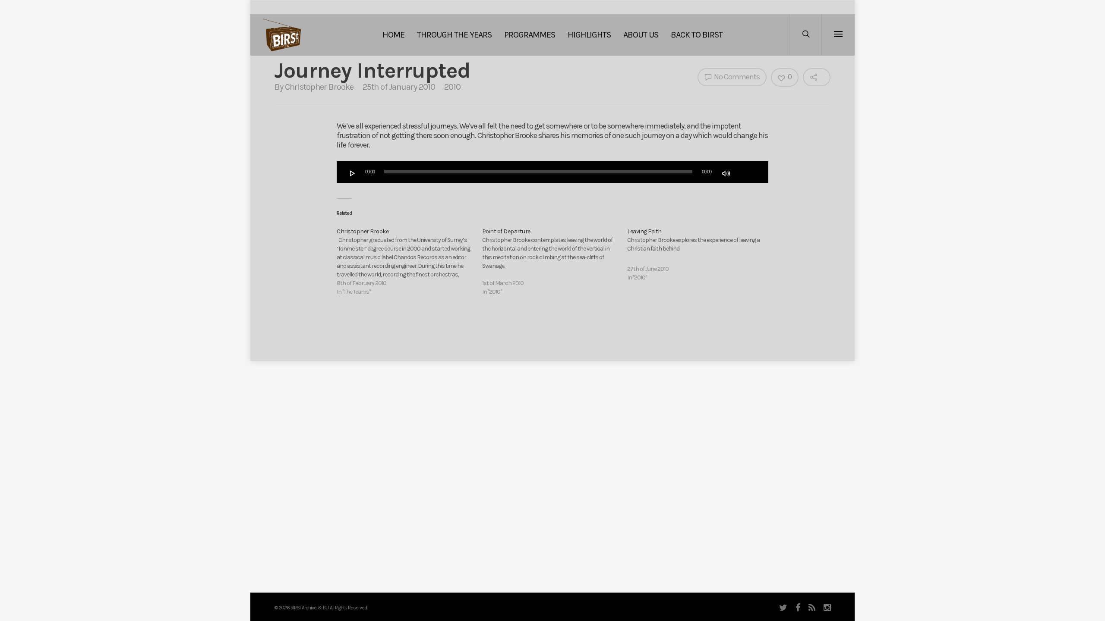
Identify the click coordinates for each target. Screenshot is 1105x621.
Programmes (529, 35)
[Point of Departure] (555, 261)
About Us (640, 35)
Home (393, 35)
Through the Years (454, 35)
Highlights (589, 35)
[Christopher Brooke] (409, 261)
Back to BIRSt (697, 35)
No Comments (736, 77)
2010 (452, 87)
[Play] (353, 173)
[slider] (745, 172)
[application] (552, 172)
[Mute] (726, 173)
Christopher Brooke (319, 87)
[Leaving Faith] (700, 254)
